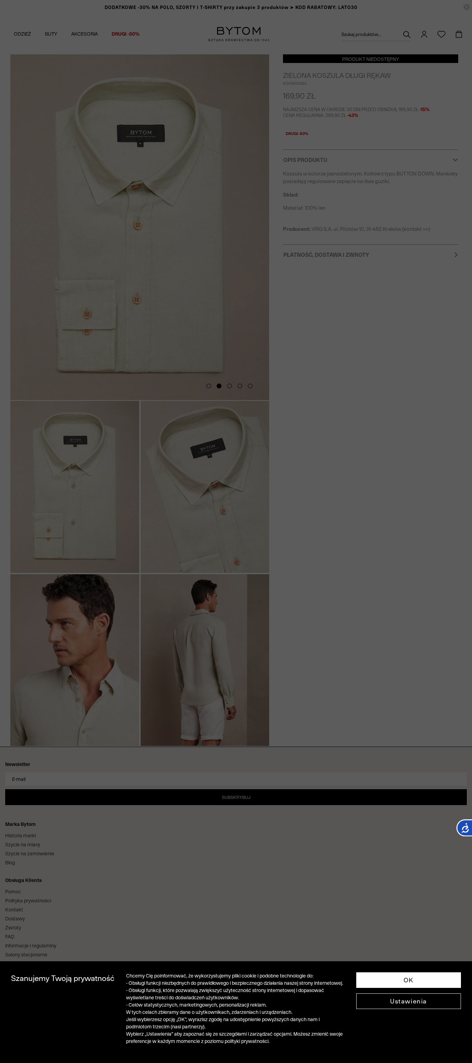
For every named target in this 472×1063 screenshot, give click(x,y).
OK (409, 980)
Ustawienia (408, 1001)
